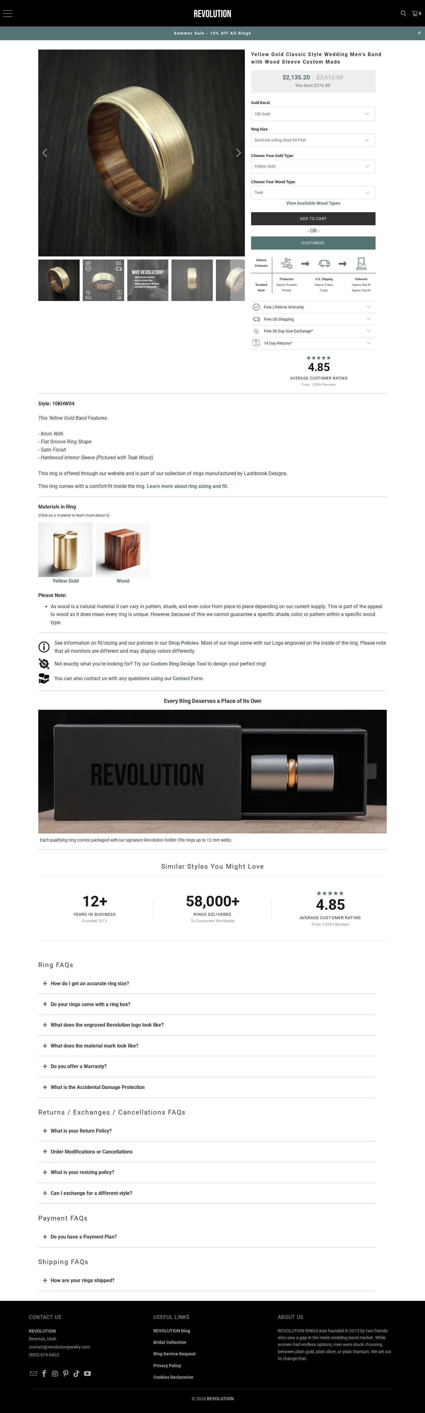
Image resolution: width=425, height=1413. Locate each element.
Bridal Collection (169, 1342)
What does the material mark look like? (94, 1046)
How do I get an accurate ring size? (90, 983)
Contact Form (188, 678)
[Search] (403, 13)
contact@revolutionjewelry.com (59, 1346)
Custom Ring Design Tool (178, 664)
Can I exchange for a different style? (91, 1193)
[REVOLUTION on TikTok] (77, 1374)
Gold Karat (260, 102)
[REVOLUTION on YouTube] (87, 1374)
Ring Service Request (174, 1353)
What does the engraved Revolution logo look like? (107, 1025)
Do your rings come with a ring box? (90, 1004)
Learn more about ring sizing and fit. (187, 486)
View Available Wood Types (313, 203)
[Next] (237, 153)
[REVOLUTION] (212, 13)
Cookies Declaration (173, 1377)
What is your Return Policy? (81, 1131)
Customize (313, 243)
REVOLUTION (220, 1398)
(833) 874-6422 (44, 1354)
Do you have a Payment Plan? (84, 1237)
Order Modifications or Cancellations (92, 1152)
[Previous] (45, 153)
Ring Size (259, 129)
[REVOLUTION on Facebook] (44, 1374)
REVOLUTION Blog (171, 1330)
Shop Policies (183, 643)
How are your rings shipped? (82, 1280)
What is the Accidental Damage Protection (98, 1087)
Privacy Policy (167, 1365)
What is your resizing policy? (82, 1172)
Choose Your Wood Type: (273, 181)
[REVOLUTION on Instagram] (55, 1374)
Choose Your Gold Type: (272, 155)
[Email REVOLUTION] (33, 1374)
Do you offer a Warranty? (79, 1066)
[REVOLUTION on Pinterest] (66, 1374)
